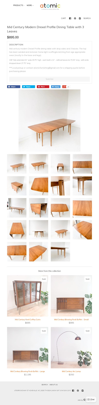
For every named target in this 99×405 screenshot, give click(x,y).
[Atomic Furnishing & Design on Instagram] (80, 18)
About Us (53, 385)
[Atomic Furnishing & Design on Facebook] (70, 18)
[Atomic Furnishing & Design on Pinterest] (75, 18)
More (29, 5)
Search (45, 385)
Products (18, 5)
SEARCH (87, 18)
